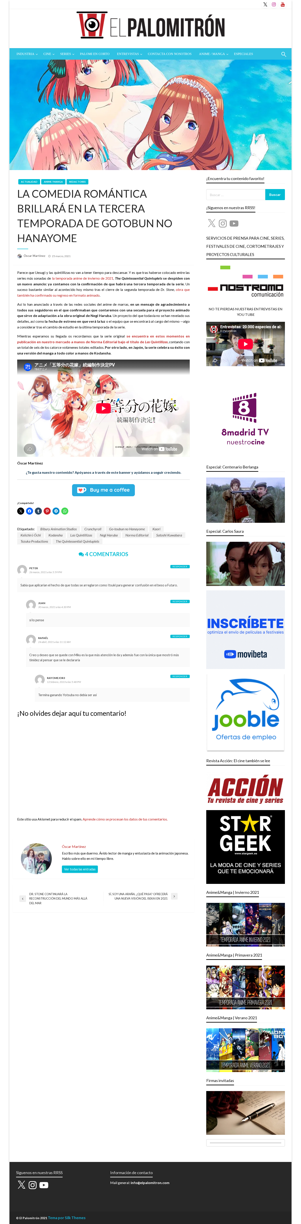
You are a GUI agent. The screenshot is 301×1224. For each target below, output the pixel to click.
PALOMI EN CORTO (95, 54)
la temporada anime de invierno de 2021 (82, 278)
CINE (47, 54)
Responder (180, 566)
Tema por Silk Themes (66, 1217)
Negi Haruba (109, 535)
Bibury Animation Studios (58, 529)
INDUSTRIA (25, 54)
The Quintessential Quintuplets (77, 541)
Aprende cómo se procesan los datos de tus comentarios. (125, 819)
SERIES (65, 54)
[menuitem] (26, 54)
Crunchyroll (92, 529)
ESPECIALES (243, 54)
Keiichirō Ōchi (30, 535)
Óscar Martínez (35, 256)
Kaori (156, 529)
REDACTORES (77, 181)
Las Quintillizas (81, 535)
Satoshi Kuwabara (169, 535)
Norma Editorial (137, 535)
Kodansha (55, 535)
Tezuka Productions (34, 541)
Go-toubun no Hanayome (127, 529)
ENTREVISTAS (128, 54)
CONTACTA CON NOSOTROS (169, 54)
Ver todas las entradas (80, 869)
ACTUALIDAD (29, 181)
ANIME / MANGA (212, 54)
